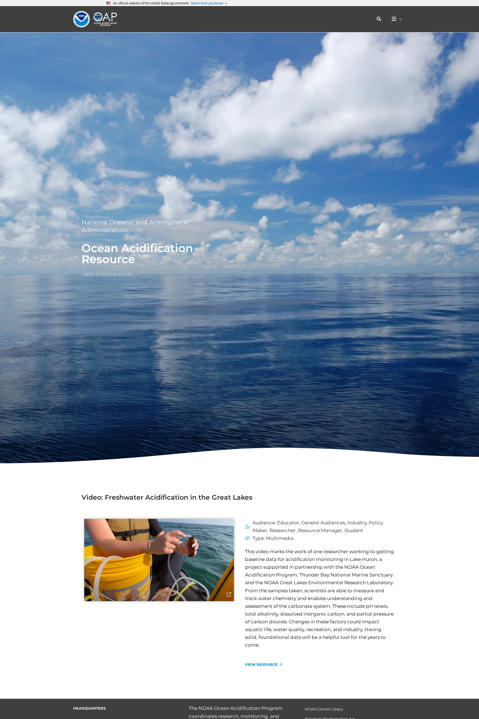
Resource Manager (320, 530)
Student (353, 530)
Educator (288, 522)
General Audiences (323, 522)
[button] (379, 19)
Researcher (282, 530)
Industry (356, 522)
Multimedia (280, 538)
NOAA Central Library (324, 709)
